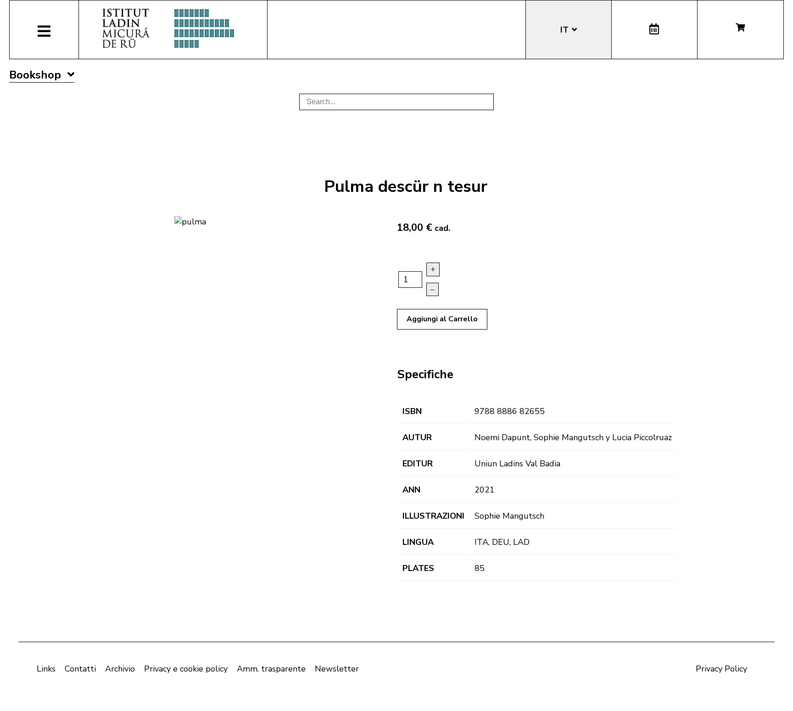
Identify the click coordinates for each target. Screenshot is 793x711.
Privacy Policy (721, 668)
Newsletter (337, 668)
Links (46, 668)
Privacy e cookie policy (186, 668)
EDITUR (417, 463)
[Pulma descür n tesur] (190, 220)
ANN (411, 489)
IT (565, 29)
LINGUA (418, 542)
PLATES (418, 568)
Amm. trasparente (271, 668)
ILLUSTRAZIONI (433, 515)
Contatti (80, 668)
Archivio (120, 668)
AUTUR (417, 437)
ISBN (412, 411)
